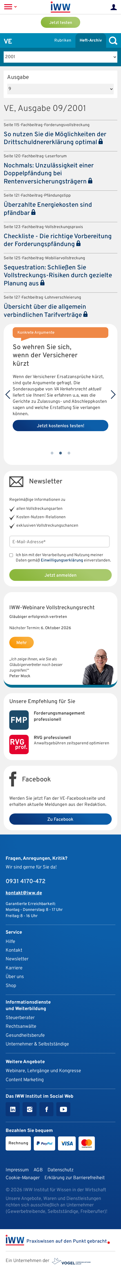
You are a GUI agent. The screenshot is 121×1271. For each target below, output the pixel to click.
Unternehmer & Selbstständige (37, 1044)
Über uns (15, 977)
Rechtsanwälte (21, 1026)
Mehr (21, 643)
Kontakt (14, 950)
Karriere (14, 968)
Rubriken (62, 40)
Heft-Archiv (91, 40)
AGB (38, 1170)
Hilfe (10, 942)
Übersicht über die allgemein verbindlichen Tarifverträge (45, 311)
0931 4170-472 (26, 881)
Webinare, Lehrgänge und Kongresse (43, 1071)
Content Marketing (25, 1080)
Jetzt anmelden (60, 575)
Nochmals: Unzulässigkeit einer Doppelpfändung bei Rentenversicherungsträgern (49, 174)
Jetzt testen (60, 23)
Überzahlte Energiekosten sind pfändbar (48, 209)
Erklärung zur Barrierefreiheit (74, 1178)
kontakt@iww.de (24, 893)
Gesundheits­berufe (25, 1035)
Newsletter (17, 959)
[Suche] (111, 40)
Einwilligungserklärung (62, 560)
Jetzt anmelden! (61, 440)
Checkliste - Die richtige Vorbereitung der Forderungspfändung (58, 241)
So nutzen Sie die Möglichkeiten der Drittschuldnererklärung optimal (55, 139)
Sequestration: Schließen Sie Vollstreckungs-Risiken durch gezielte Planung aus (58, 276)
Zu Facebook (60, 819)
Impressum (17, 1170)
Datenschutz (60, 1170)
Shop (11, 986)
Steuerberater (20, 1018)
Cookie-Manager (23, 1178)
